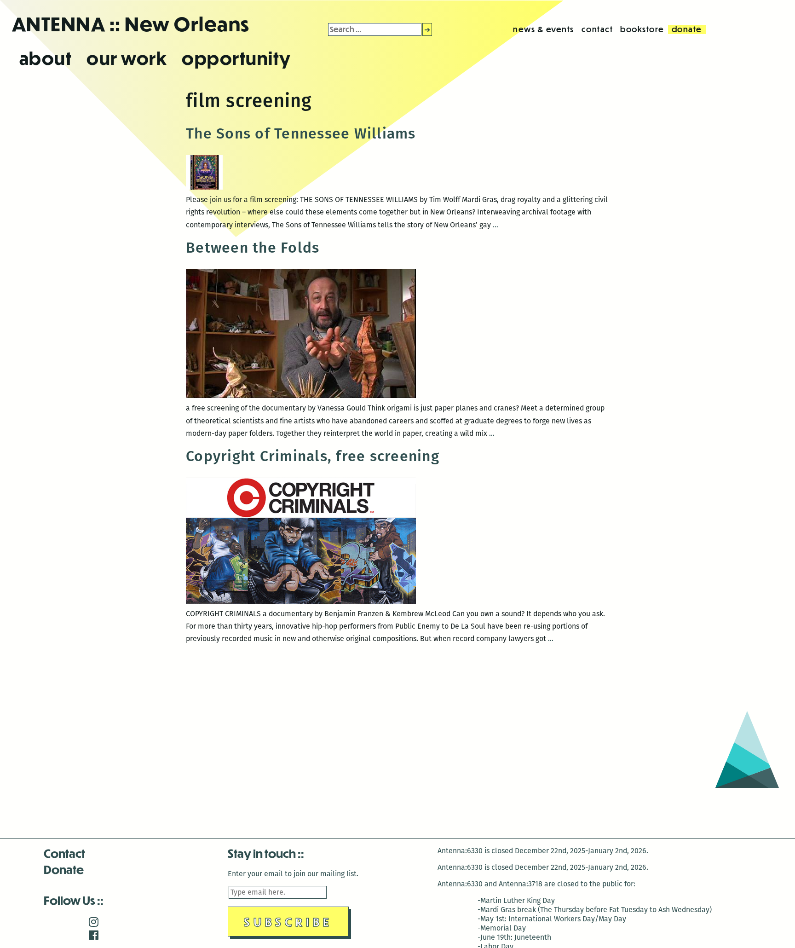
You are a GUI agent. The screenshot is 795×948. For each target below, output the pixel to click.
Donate (64, 869)
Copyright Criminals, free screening (312, 456)
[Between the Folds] (301, 395)
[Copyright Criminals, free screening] (301, 601)
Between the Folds (252, 247)
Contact (64, 853)
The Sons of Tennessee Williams (301, 133)
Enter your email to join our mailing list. (293, 873)
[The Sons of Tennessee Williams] (204, 187)
